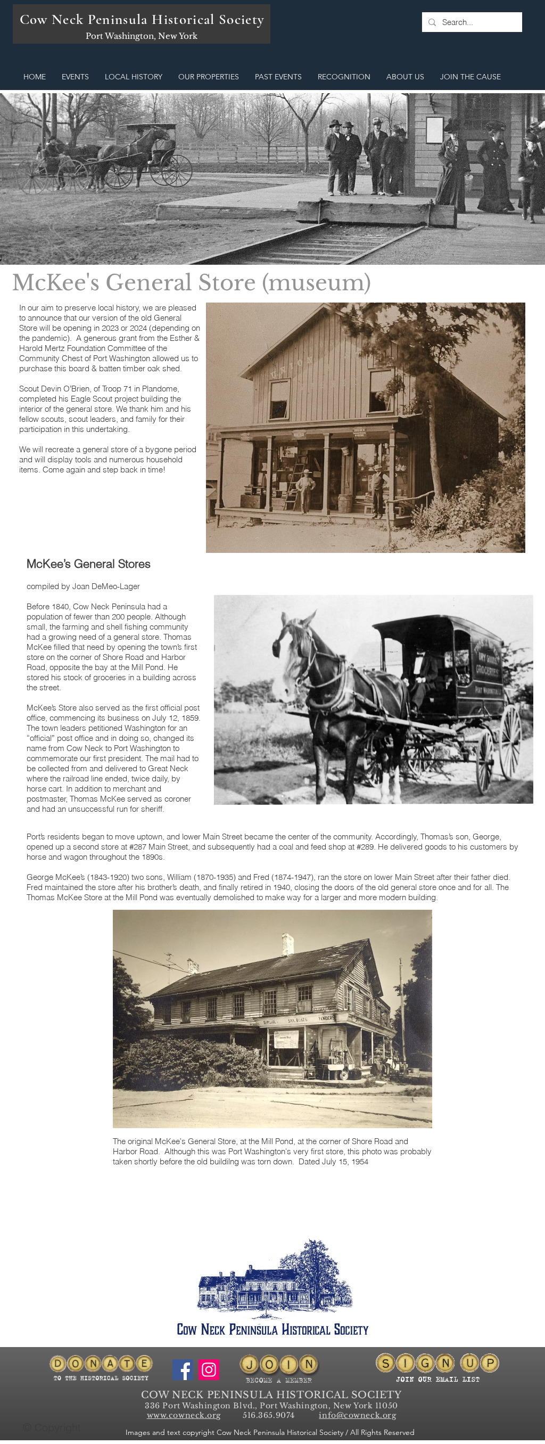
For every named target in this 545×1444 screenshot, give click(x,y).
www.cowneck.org (184, 1415)
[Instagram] (209, 1369)
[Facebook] (182, 1369)
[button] (75, 77)
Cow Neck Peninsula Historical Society (142, 19)
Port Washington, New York (141, 36)
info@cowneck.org (357, 1415)
